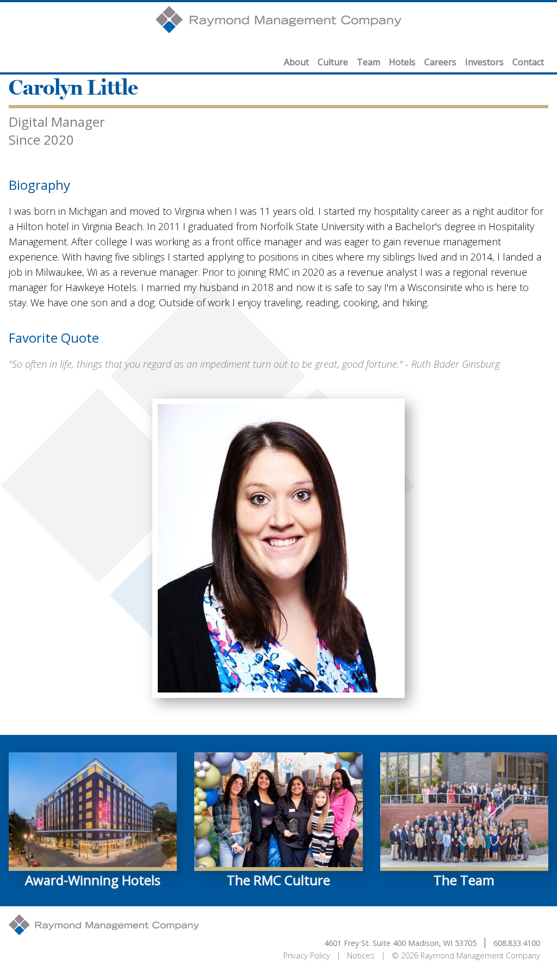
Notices (361, 955)
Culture (333, 62)
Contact (528, 62)
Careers (440, 62)
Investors (484, 62)
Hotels (402, 62)
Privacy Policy (306, 955)
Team (368, 62)
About (296, 62)
